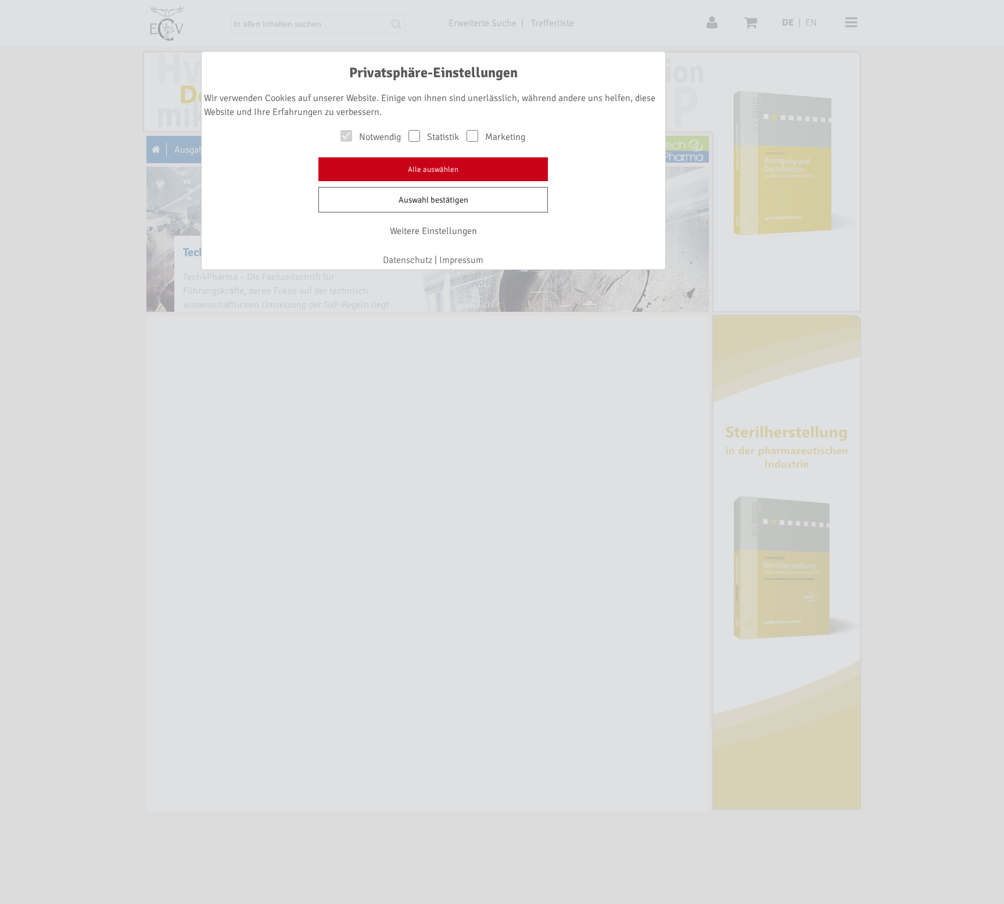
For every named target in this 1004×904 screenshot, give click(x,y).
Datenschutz (407, 260)
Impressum (461, 260)
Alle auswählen (433, 169)
